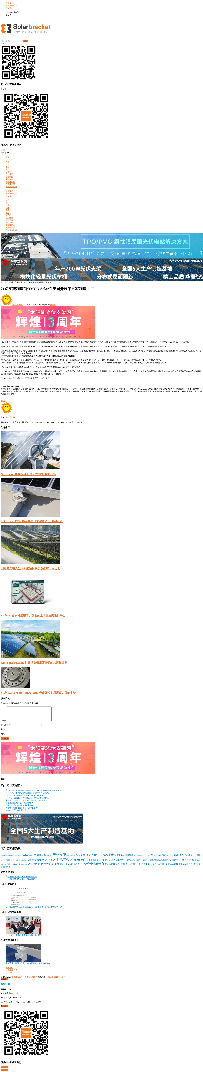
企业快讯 (9, 174)
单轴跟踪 (8, 860)
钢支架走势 (24, 864)
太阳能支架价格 (79, 859)
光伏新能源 (187, 855)
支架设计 (118, 860)
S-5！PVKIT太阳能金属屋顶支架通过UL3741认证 (32, 521)
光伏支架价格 (83, 855)
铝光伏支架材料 (66, 864)
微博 (3, 150)
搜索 (25, 41)
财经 (7, 164)
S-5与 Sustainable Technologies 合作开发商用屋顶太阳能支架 (38, 692)
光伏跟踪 (196, 855)
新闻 (7, 160)
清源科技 (153, 860)
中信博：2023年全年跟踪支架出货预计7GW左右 (25, 800)
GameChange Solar (10, 855)
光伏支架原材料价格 (123, 855)
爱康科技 (183, 860)
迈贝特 (9, 864)
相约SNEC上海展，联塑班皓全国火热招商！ (24, 935)
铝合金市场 (110, 864)
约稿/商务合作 (11, 5)
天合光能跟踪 (22, 860)
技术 (7, 162)
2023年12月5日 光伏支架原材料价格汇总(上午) (25, 795)
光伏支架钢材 (158, 855)
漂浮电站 (176, 860)
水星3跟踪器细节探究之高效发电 (19, 803)
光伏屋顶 (49, 855)
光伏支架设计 (146, 855)
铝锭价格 (196, 864)
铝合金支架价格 (132, 864)
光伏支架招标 (138, 855)
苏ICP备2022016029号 (56, 977)
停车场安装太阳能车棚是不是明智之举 (22, 808)
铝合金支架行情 (146, 864)
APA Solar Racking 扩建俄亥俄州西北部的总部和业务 (34, 662)
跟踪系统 (3, 864)
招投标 (8, 172)
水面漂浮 (9, 177)
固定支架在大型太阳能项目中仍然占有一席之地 (30, 568)
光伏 (3, 398)
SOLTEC (31, 855)
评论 (3, 721)
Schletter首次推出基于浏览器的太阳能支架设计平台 (33, 615)
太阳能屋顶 (10, 184)
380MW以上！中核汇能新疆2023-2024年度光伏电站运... (28, 793)
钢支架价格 (16, 864)
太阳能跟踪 (10, 182)
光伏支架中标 (71, 855)
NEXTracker (23, 855)
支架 (104, 859)
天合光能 (15, 860)
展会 (7, 169)
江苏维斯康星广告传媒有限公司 (24, 977)
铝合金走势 (173, 864)
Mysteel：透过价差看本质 (16, 810)
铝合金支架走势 (161, 864)
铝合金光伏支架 (94, 863)
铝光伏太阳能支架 (49, 863)
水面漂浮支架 (146, 860)
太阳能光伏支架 (35, 859)
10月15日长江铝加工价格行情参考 (20, 805)
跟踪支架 (199, 860)
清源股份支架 (168, 860)
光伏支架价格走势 (102, 854)
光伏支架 (59, 855)
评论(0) (53, 305)
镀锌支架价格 (5, 867)
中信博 (37, 855)
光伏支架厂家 (11, 187)
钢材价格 (32, 864)
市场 (7, 167)
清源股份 (160, 860)
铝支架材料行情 (185, 864)
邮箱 (3, 729)
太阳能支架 (61, 859)
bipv (2, 855)
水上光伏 (132, 860)
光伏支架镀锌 (173, 855)
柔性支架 (9, 179)
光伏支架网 (17, 305)
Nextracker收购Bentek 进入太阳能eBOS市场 (28, 474)
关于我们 (9, 3)
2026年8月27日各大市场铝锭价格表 (20, 879)
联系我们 (9, 8)
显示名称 (5, 725)
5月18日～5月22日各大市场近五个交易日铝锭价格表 (27, 798)
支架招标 (110, 860)
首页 (7, 157)
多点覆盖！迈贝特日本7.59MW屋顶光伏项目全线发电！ (29, 963)
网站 (3, 734)
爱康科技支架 (191, 860)
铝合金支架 (120, 864)
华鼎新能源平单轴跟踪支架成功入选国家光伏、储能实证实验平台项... (34, 907)
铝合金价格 (79, 864)
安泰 (100, 860)
